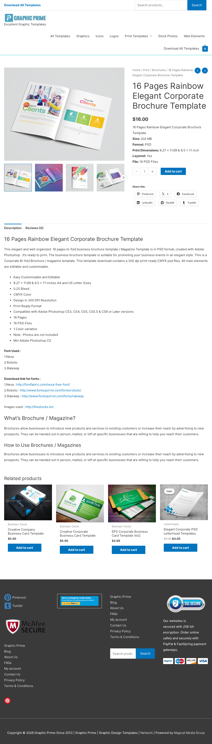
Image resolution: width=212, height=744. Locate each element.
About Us (11, 657)
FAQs (8, 663)
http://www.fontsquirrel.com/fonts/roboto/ (50, 390)
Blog (7, 651)
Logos (114, 36)
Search (197, 5)
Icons (100, 36)
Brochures (159, 70)
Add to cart (173, 171)
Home (136, 70)
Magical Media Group (189, 733)
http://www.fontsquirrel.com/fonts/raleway (53, 396)
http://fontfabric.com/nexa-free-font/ (43, 384)
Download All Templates (22, 5)
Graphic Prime (14, 646)
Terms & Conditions (18, 686)
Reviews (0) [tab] (34, 228)
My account (12, 668)
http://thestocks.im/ (39, 407)
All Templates (60, 36)
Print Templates (136, 36)
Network (146, 733)
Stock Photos (168, 36)
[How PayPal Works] (79, 601)
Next (123, 178)
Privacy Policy (14, 680)
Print (146, 70)
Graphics (82, 36)
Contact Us (12, 674)
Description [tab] (13, 228)
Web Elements (194, 36)
